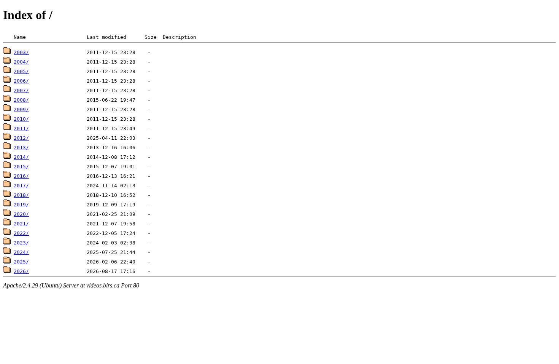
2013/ (21, 147)
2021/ (21, 224)
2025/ (21, 262)
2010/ (21, 119)
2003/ (21, 52)
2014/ (21, 157)
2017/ (21, 185)
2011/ (21, 128)
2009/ (21, 109)
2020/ (21, 214)
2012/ (21, 138)
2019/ (21, 205)
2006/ (21, 81)
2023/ (21, 243)
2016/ (21, 176)
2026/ (21, 271)
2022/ (21, 233)
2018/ (21, 195)
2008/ (21, 100)
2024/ (21, 252)
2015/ (21, 166)
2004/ (21, 62)
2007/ (21, 90)
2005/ (21, 71)
